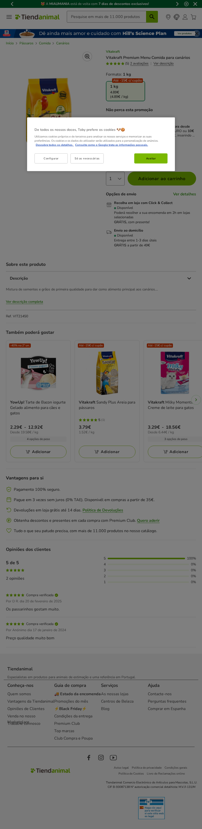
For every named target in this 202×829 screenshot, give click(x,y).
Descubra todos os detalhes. (55, 145)
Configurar (51, 158)
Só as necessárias (87, 158)
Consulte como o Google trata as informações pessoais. (111, 145)
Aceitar (151, 158)
